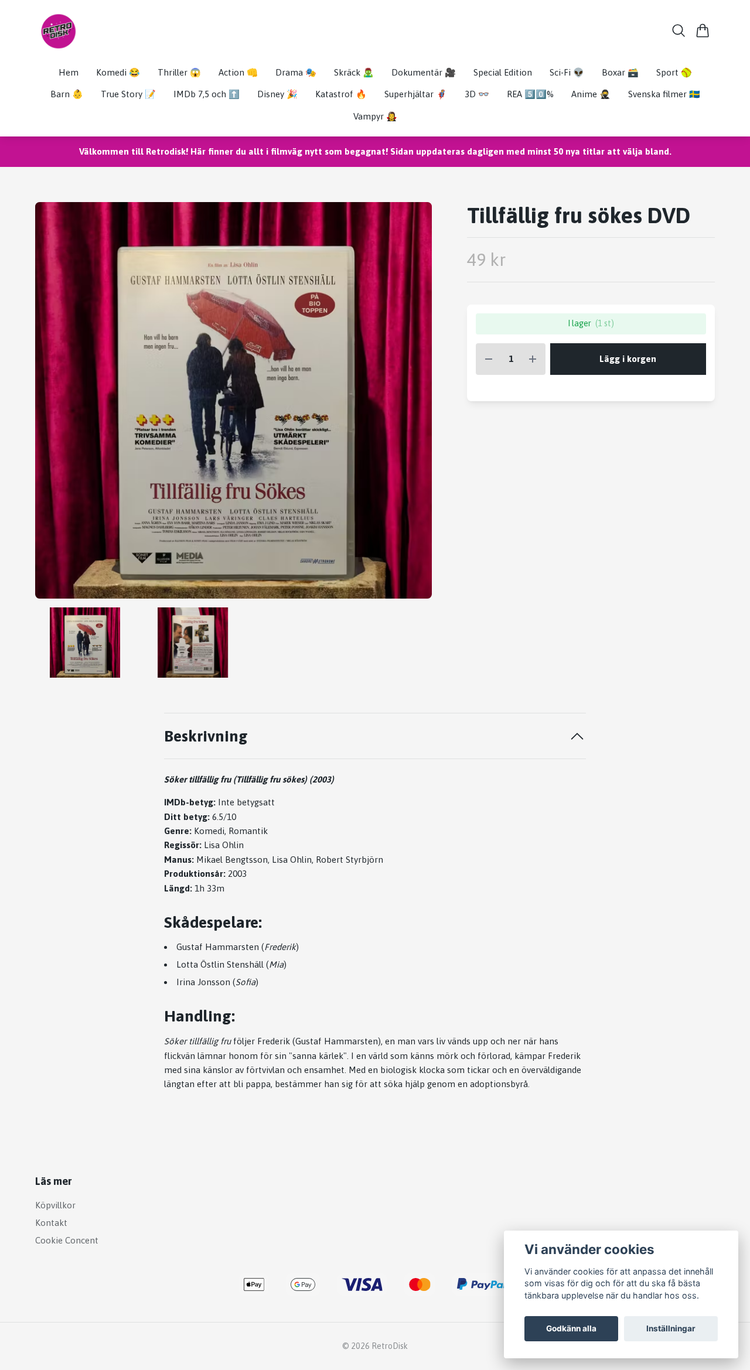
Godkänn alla (571, 1328)
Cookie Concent (66, 1240)
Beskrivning (206, 736)
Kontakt (51, 1223)
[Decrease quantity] (488, 359)
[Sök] (679, 30)
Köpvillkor (55, 1205)
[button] (413, 405)
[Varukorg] (703, 30)
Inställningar (671, 1328)
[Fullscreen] (233, 400)
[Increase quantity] (532, 359)
